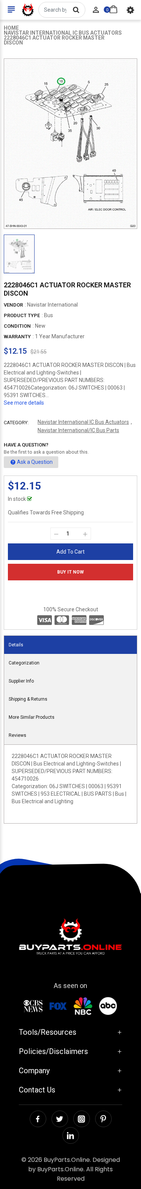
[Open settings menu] (130, 10)
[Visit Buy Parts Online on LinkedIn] (70, 1135)
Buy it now (70, 572)
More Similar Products (32, 717)
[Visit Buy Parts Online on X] (60, 1119)
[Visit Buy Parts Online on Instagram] (81, 1119)
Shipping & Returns (28, 699)
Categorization (24, 663)
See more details (24, 403)
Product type (22, 315)
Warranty (17, 336)
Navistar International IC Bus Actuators (83, 422)
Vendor (13, 305)
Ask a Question (35, 462)
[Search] (76, 9)
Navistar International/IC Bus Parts (78, 430)
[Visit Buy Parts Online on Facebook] (38, 1119)
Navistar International (52, 305)
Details (16, 644)
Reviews (17, 735)
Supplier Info (21, 681)
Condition (17, 326)
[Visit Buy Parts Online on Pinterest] (103, 1119)
